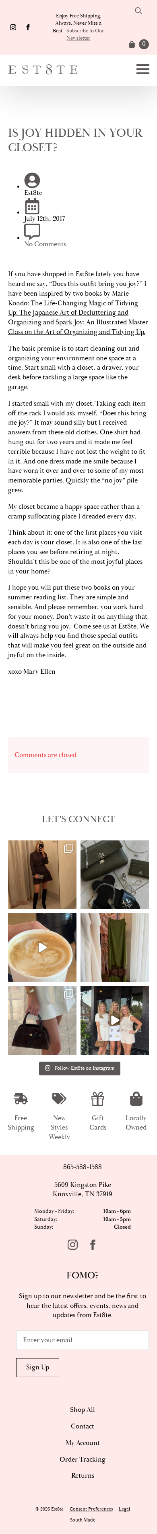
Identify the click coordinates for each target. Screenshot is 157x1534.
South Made (82, 1520)
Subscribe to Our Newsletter (85, 35)
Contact (82, 1426)
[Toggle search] (138, 10)
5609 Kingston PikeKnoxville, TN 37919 (82, 1190)
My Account (83, 1443)
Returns (82, 1475)
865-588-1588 (82, 1167)
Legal (124, 1509)
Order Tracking (82, 1459)
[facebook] (28, 27)
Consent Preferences (91, 1509)
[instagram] (13, 27)
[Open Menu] (142, 69)
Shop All (82, 1409)
